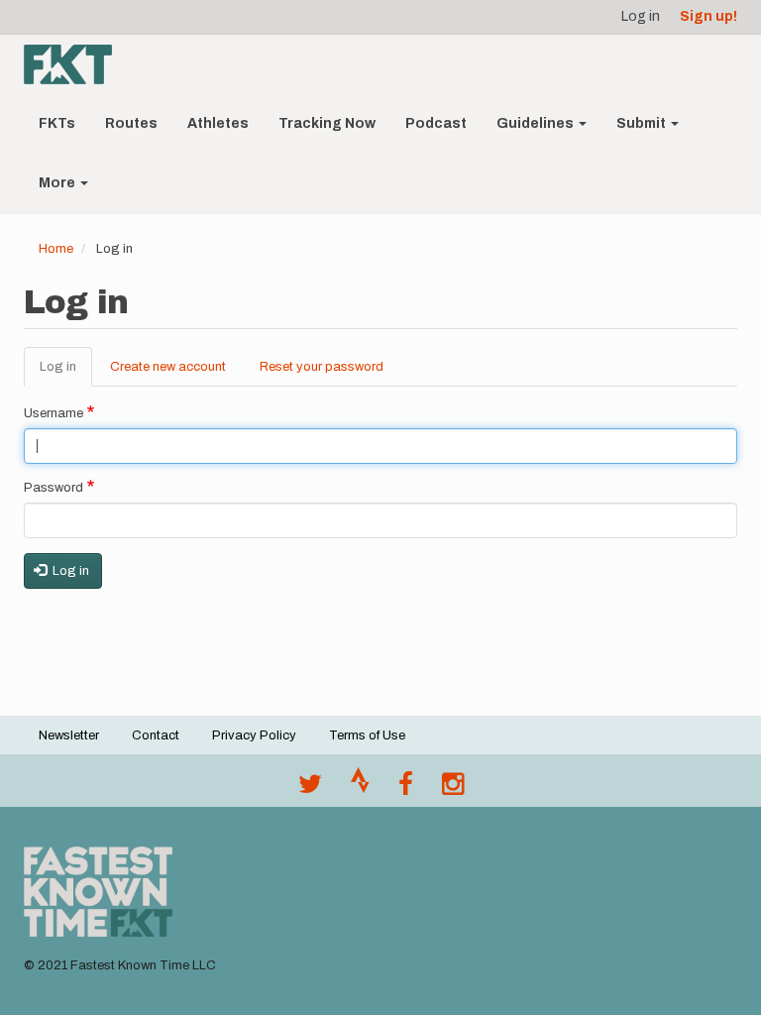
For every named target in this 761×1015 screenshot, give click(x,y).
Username (53, 413)
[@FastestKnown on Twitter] (310, 789)
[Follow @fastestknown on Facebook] (405, 789)
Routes (131, 123)
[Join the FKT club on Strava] (360, 789)
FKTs (57, 123)
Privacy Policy (254, 735)
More (58, 182)
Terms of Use (367, 735)
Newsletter (69, 735)
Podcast (436, 123)
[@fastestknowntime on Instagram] (453, 789)
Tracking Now (327, 123)
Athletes (218, 123)
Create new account (168, 367)
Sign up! (708, 16)
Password (53, 488)
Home (56, 249)
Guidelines (536, 123)
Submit (642, 123)
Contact (155, 735)
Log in (640, 16)
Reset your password (321, 367)
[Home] (75, 64)
